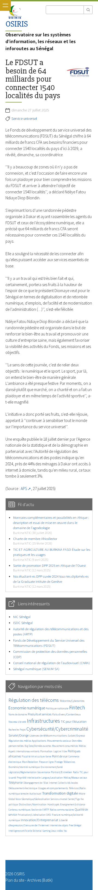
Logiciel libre (60, 751)
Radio (76, 772)
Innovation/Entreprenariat (39, 820)
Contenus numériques (19, 809)
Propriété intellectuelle (29, 777)
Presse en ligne (46, 761)
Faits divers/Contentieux (66, 714)
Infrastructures (43, 720)
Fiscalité (26, 756)
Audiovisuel (35, 793)
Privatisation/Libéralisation (31, 814)
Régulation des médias (19, 740)
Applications (39, 740)
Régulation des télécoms (33, 700)
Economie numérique (26, 707)
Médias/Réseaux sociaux (75, 777)
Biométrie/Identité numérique (24, 767)
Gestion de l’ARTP (40, 809)
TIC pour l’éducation (74, 721)
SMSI (48, 814)
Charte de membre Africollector (35, 540)
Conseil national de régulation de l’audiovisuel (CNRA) (51, 663)
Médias (82, 745)
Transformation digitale (60, 793)
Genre (48, 756)
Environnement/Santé (52, 767)
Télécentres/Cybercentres (72, 700)
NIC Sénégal (21, 616)
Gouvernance (43, 772)
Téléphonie (15, 783)
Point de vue (60, 756)
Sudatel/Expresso (76, 735)
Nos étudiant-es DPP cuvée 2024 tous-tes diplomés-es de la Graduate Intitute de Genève (50, 581)
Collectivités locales (68, 782)
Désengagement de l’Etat (35, 782)
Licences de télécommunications (48, 735)
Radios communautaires (62, 809)
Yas (65, 830)
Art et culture (38, 756)
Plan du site (14, 880)
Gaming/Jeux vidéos (52, 830)
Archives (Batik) (40, 880)
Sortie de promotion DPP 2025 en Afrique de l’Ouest (49, 567)
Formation (46, 751)
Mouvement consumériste (65, 745)
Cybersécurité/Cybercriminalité (57, 729)
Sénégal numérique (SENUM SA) (36, 669)
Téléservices (69, 761)
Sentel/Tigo (74, 799)
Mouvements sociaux (59, 740)
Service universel (24, 118)
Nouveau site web (17, 721)
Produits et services (39, 714)
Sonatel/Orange (18, 735)
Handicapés (53, 804)
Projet (23, 729)
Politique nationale (57, 708)
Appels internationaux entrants (23, 751)
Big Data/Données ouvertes (37, 745)
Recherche (13, 729)
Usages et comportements (53, 788)
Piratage (58, 761)
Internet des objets (59, 825)
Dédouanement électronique (22, 788)
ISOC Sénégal (23, 622)
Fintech (77, 707)
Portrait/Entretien (61, 772)
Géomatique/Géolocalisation (36, 799)
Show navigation (5, 5)
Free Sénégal (75, 825)
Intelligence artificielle (20, 830)
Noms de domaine (17, 714)
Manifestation (30, 762)
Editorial (37, 830)
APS (24, 488)
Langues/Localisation (52, 777)
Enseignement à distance (72, 804)
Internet (53, 782)
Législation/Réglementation (22, 772)
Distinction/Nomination (33, 804)
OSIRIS (16, 24)
